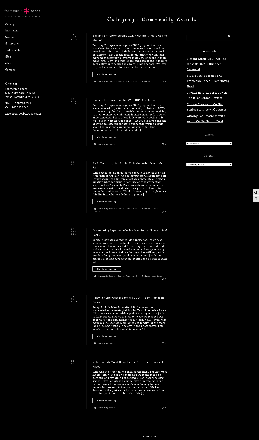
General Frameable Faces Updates (134, 81)
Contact (10, 69)
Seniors (9, 37)
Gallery (9, 24)
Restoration (12, 43)
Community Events (106, 81)
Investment (12, 30)
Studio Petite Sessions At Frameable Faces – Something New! (208, 81)
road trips (157, 276)
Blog (8, 56)
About (9, 63)
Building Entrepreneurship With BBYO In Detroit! (125, 100)
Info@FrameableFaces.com (23, 113)
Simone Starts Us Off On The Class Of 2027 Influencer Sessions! (206, 64)
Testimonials (12, 50)
